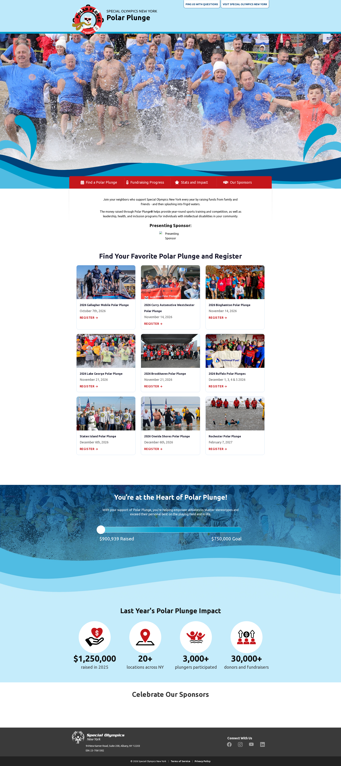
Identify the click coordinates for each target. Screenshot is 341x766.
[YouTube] (251, 744)
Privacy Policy (202, 761)
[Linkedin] (262, 744)
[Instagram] (240, 744)
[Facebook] (229, 744)
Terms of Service (180, 761)
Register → (89, 317)
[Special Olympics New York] (88, 16)
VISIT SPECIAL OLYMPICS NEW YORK (245, 4)
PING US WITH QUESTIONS (202, 4)
